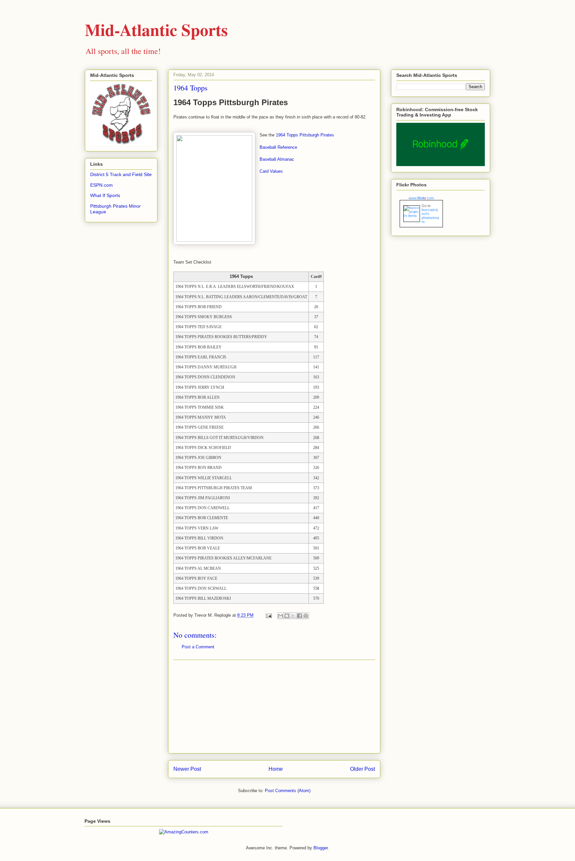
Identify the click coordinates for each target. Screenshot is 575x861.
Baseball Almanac (277, 159)
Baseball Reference (278, 147)
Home (276, 769)
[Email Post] (268, 615)
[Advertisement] (274, 706)
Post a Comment (198, 646)
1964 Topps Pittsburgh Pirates (305, 134)
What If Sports (105, 195)
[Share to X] (293, 615)
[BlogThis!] (287, 615)
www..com (421, 198)
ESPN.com (101, 185)
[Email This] (280, 615)
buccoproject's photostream (430, 216)
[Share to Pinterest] (305, 615)
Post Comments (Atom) (287, 790)
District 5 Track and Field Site (121, 174)
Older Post (362, 769)
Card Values (271, 171)
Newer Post (187, 769)
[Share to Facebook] (299, 615)
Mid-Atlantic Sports (156, 29)
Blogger (320, 847)
